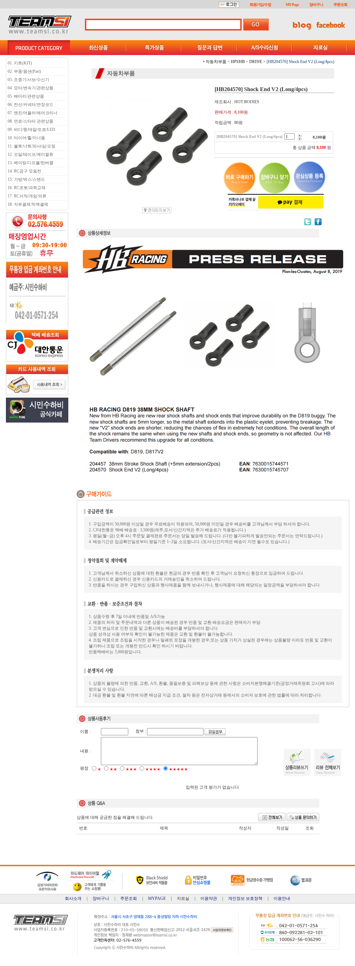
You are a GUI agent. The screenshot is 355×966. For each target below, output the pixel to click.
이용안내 (282, 898)
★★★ (131, 769)
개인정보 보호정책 (245, 898)
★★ (113, 769)
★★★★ (153, 769)
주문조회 (340, 4)
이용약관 (208, 898)
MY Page (292, 4)
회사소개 (73, 898)
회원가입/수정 (260, 4)
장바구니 (316, 4)
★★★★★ (178, 769)
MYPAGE (157, 898)
